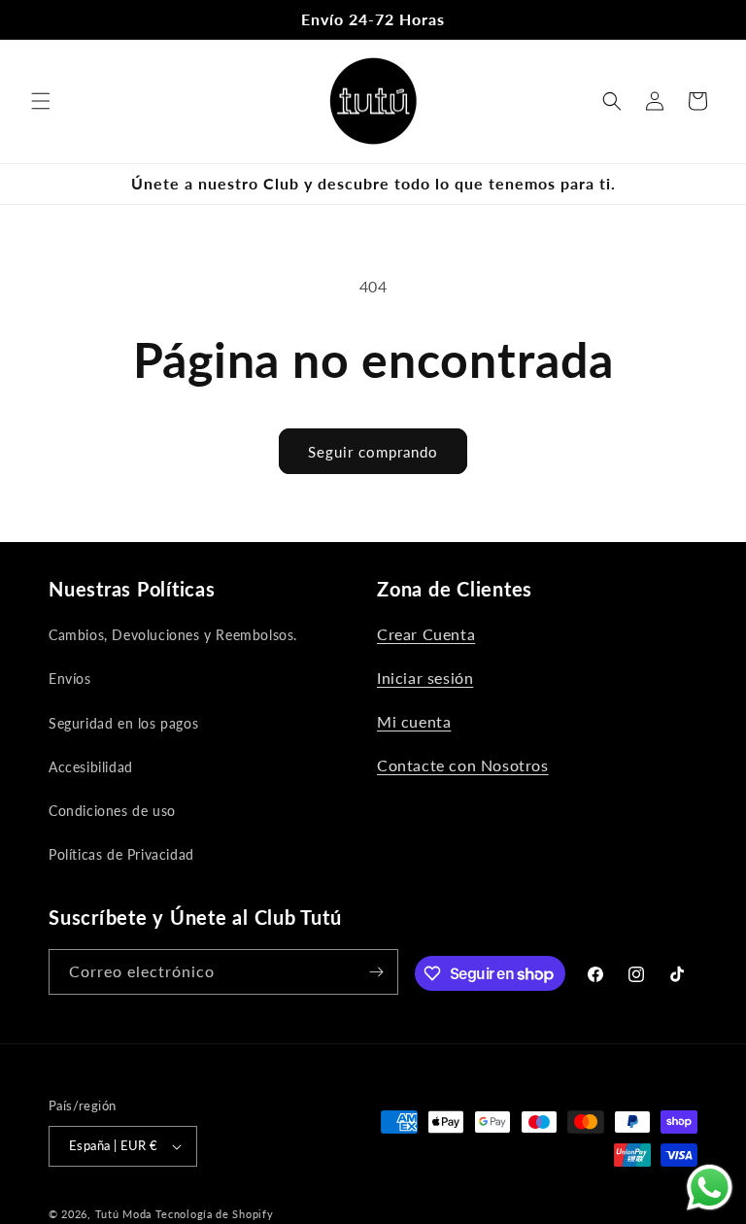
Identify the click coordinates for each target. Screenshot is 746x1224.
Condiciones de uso (112, 810)
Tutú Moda (123, 1213)
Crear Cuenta (426, 634)
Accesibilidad (91, 767)
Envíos (70, 678)
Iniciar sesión (425, 677)
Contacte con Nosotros (463, 765)
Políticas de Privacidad (121, 854)
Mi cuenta (414, 721)
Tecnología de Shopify (214, 1213)
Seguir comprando (373, 451)
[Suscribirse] (376, 972)
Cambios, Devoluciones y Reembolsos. (173, 635)
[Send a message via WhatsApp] (709, 1187)
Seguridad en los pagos (123, 723)
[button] (40, 101)
